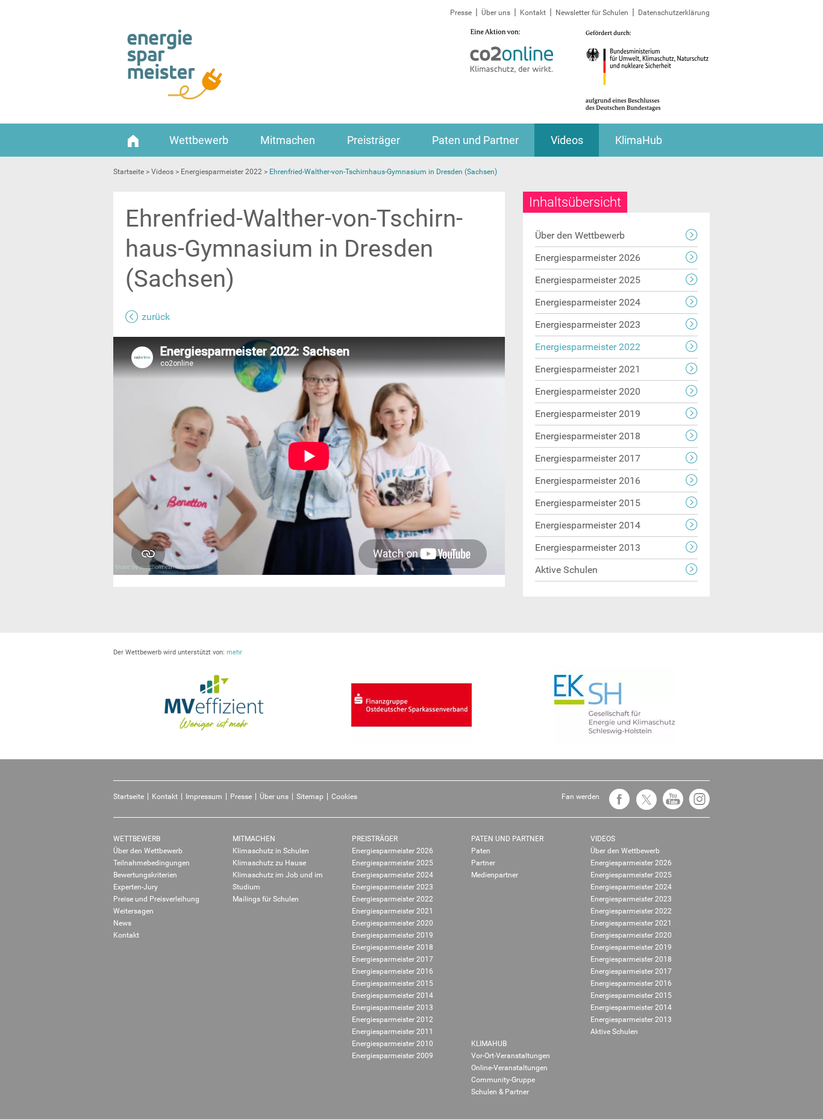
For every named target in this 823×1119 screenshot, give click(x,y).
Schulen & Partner (500, 1092)
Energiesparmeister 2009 (392, 1056)
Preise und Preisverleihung (156, 899)
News (122, 923)
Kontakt (533, 12)
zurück (156, 316)
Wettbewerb (198, 140)
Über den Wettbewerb (580, 235)
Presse (461, 12)
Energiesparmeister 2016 (587, 480)
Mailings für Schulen (266, 899)
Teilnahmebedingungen (151, 863)
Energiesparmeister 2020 (587, 391)
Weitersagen (133, 911)
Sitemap (310, 796)
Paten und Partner (475, 140)
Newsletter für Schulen (591, 12)
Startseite (128, 796)
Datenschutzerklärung (674, 12)
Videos (567, 140)
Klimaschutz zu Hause (269, 863)
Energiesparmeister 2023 (587, 324)
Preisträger (373, 140)
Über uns (495, 12)
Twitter (643, 804)
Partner (483, 863)
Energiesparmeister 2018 (587, 436)
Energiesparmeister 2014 (587, 525)
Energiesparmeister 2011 (392, 1031)
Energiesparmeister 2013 (587, 547)
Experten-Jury (135, 887)
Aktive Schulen (566, 569)
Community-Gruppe (503, 1080)
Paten (480, 851)
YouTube (670, 804)
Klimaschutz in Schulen (271, 851)
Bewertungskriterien (145, 875)
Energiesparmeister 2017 (587, 458)
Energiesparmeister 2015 (587, 503)
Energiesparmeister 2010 (392, 1043)
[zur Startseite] (175, 65)
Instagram (696, 804)
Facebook (616, 804)
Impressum (204, 796)
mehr (234, 652)
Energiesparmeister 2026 (587, 257)
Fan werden (580, 796)
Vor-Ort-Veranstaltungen (510, 1056)
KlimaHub (638, 140)
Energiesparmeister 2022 (587, 347)
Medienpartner (494, 875)
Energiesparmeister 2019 (587, 413)
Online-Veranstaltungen (509, 1068)
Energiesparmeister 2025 (587, 280)
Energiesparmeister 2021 (587, 369)
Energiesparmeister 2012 (392, 1019)
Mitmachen (287, 140)
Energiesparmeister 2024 (587, 302)
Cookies (344, 796)
